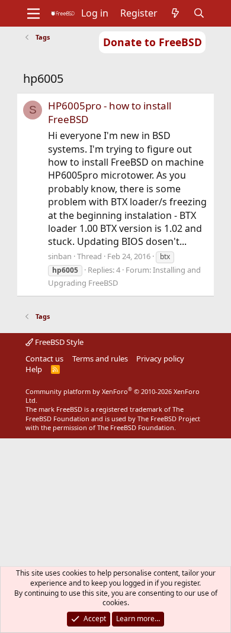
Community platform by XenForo (112, 396)
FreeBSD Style (58, 342)
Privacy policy (160, 358)
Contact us (44, 358)
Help (33, 369)
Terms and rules (100, 358)
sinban (60, 256)
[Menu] (33, 13)
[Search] (199, 13)
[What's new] (175, 13)
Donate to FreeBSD (152, 42)
